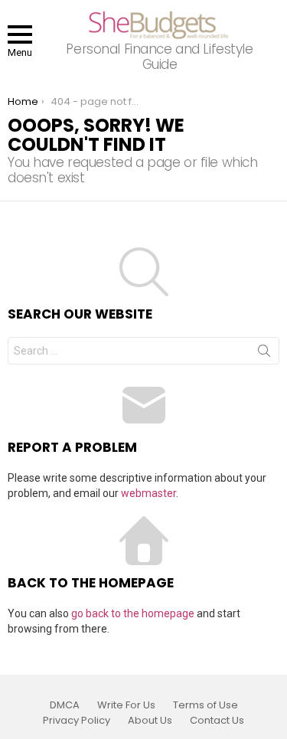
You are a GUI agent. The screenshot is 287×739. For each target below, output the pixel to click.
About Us (150, 720)
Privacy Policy (76, 720)
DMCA (65, 705)
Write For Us (126, 705)
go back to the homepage (132, 613)
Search (264, 354)
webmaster (148, 493)
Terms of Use (205, 705)
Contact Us (217, 720)
